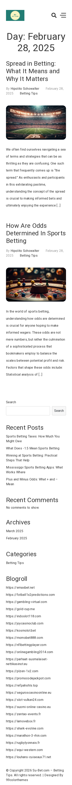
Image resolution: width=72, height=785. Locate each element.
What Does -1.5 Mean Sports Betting (32, 448)
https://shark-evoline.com (24, 728)
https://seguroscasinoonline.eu (28, 692)
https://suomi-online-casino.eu (28, 707)
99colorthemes (17, 780)
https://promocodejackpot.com (28, 678)
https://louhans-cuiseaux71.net (28, 757)
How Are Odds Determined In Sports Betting (36, 233)
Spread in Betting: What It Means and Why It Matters (33, 71)
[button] (54, 15)
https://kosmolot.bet (21, 630)
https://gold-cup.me (20, 609)
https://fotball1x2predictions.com (30, 595)
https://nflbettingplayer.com (26, 645)
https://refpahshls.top (22, 685)
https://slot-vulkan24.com (24, 700)
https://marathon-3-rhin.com (26, 735)
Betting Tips (29, 93)
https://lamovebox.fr (21, 721)
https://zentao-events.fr (23, 714)
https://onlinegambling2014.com (29, 652)
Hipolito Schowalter (25, 89)
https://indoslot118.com (23, 616)
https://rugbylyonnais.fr (23, 743)
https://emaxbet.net (20, 587)
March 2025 (14, 531)
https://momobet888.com (24, 638)
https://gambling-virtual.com (26, 602)
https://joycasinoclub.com (24, 623)
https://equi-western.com (24, 750)
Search (11, 402)
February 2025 (16, 538)
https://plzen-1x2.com (22, 671)
